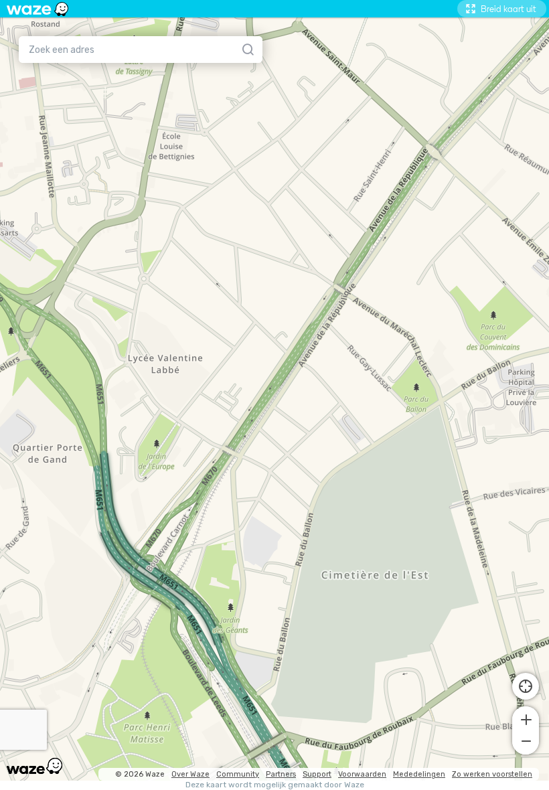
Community (237, 774)
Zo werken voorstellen (492, 774)
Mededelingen (419, 774)
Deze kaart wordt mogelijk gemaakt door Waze (274, 785)
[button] (525, 718)
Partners (281, 774)
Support (317, 774)
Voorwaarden (362, 774)
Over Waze (190, 774)
